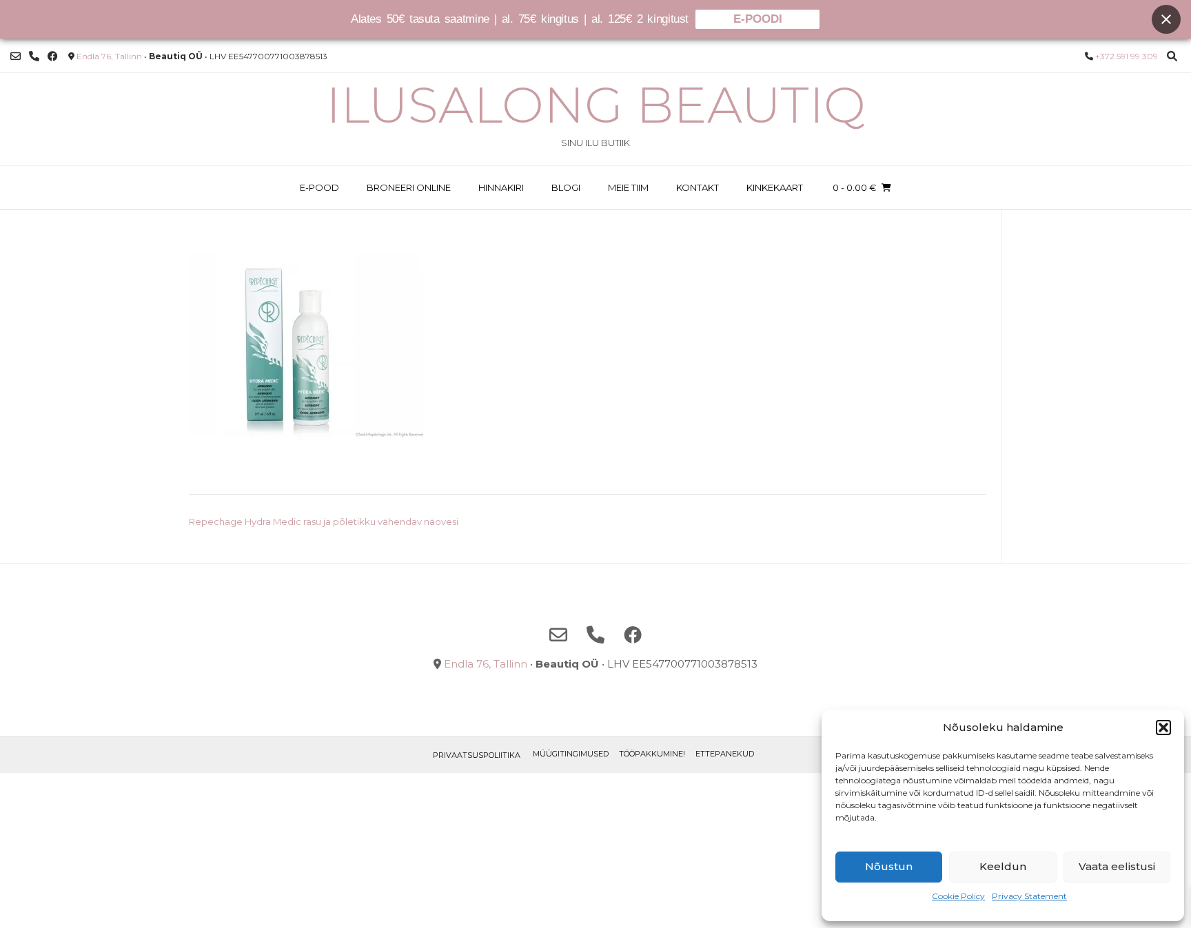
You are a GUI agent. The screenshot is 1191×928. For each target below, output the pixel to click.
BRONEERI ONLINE (409, 187)
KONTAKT (697, 187)
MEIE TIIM (628, 187)
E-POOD (319, 187)
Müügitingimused (571, 754)
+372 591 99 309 (1126, 56)
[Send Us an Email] (15, 56)
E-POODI (757, 18)
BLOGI (565, 187)
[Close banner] (1166, 19)
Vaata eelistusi (1117, 866)
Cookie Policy (958, 896)
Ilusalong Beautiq (596, 105)
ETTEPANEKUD (724, 754)
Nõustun (889, 866)
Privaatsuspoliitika (476, 755)
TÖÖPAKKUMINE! (652, 754)
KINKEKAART (774, 187)
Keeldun (1002, 866)
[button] (1163, 727)
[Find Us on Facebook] (53, 56)
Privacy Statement (1029, 896)
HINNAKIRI (501, 187)
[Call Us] (34, 56)
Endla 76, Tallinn (109, 56)
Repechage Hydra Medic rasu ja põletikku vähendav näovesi (323, 521)
